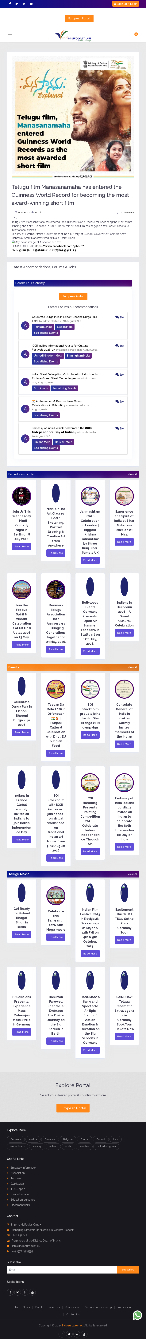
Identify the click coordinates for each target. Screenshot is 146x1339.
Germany (15, 1139)
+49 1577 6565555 (22, 1251)
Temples (15, 1178)
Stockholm (41, 388)
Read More (22, 546)
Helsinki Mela (63, 442)
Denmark (50, 1139)
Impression (124, 1307)
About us (54, 1307)
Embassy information (23, 1167)
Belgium (68, 1139)
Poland (53, 1146)
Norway (37, 1146)
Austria (33, 1139)
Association (17, 1173)
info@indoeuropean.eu (25, 1245)
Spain (68, 1146)
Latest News (22, 1307)
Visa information (20, 1194)
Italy (115, 1139)
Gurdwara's (17, 1183)
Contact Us (73, 1314)
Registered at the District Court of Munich (37, 1240)
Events (39, 1307)
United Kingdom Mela (48, 355)
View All (133, 474)
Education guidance (22, 1199)
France (85, 1139)
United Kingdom (106, 1146)
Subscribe (128, 1269)
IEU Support (17, 1189)
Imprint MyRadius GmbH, (26, 1224)
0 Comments (127, 212)
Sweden (84, 1146)
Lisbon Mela (65, 326)
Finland (101, 1139)
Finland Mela (42, 442)
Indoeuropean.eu (72, 1325)
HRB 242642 (19, 1235)
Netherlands (17, 1146)
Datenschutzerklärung (98, 1307)
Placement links (20, 1205)
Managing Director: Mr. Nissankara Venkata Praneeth (43, 1229)
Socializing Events (46, 332)
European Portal (79, 18)
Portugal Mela (43, 326)
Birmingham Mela (78, 355)
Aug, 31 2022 (25, 212)
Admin (38, 212)
